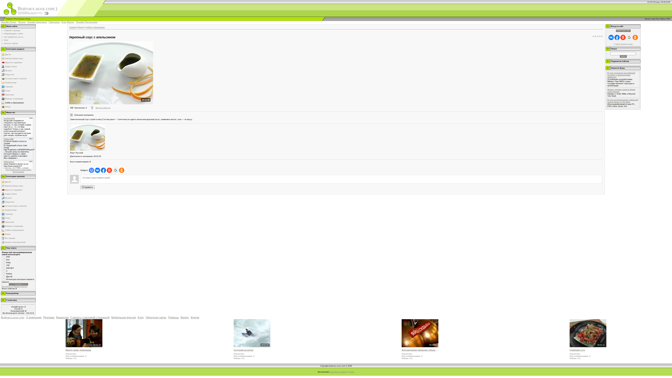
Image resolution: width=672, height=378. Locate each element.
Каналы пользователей (15, 242)
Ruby (8, 262)
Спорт (7, 91)
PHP (8, 257)
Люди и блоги (11, 66)
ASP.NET (10, 268)
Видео (81, 27)
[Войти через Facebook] (103, 170)
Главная (9, 19)
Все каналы (10, 238)
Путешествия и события (16, 79)
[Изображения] (87, 137)
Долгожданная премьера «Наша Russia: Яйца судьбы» (420, 350)
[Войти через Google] (115, 170)
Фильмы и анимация (14, 99)
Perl (7, 260)
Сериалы (9, 87)
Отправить (87, 187)
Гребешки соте (577, 350)
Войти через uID (623, 30)
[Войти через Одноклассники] (121, 170)
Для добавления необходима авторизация (18, 171)
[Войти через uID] (91, 170)
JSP (8, 265)
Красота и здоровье (13, 62)
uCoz (352, 372)
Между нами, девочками (78, 350)
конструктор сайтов (338, 372)
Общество (9, 75)
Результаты (7, 286)
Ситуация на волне (243, 350)
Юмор (7, 107)
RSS (668, 19)
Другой (9, 276)
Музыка (8, 70)
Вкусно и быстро (103, 108)
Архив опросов (20, 286)
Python (9, 274)
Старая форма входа (623, 44)
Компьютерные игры (14, 58)
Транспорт (9, 95)
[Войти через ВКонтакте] (97, 170)
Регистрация (19, 19)
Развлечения (10, 83)
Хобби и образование (14, 103)
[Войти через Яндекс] (109, 170)
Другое (8, 54)
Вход (28, 19)
